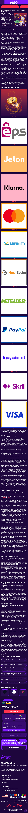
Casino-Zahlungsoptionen (8, 777)
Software (5, 782)
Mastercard (3, 497)
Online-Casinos (5, 24)
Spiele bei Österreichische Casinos (10, 779)
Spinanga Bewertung (14, 730)
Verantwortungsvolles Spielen (9, 790)
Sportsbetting (6, 780)
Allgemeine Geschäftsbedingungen (10, 788)
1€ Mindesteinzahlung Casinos (10, 7)
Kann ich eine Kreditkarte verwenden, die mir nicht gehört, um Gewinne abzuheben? (11, 660)
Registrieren (14, 711)
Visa (9, 497)
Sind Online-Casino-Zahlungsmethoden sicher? (12, 664)
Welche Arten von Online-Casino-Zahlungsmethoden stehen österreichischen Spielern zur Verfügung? (11, 669)
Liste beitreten (14, 748)
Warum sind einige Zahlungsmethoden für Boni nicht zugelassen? (12, 679)
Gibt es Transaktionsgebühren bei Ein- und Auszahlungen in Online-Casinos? (11, 674)
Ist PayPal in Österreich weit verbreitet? (10, 682)
